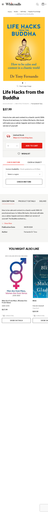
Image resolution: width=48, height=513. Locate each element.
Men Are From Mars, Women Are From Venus (14, 301)
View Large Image (25, 86)
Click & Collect (34, 162)
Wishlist (24, 154)
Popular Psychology (34, 11)
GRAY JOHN (5, 306)
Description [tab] (8, 201)
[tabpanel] (24, 221)
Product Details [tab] (26, 201)
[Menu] (4, 4)
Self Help (23, 11)
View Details (16, 320)
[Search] (37, 4)
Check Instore (13, 162)
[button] (22, 82)
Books (16, 11)
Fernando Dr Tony (36, 104)
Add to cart (32, 146)
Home (10, 12)
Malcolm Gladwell (38, 306)
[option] (8, 201)
